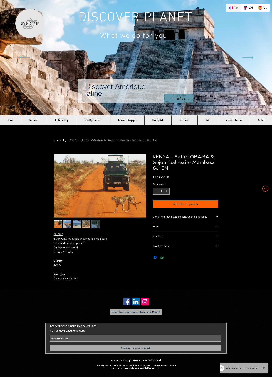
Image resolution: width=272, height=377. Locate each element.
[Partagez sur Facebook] (155, 257)
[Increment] (166, 191)
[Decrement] (155, 191)
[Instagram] (145, 301)
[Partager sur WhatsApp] (162, 257)
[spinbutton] (161, 191)
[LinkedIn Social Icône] (136, 301)
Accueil (59, 140)
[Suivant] (247, 58)
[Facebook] (126, 301)
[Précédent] (24, 58)
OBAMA (58, 234)
